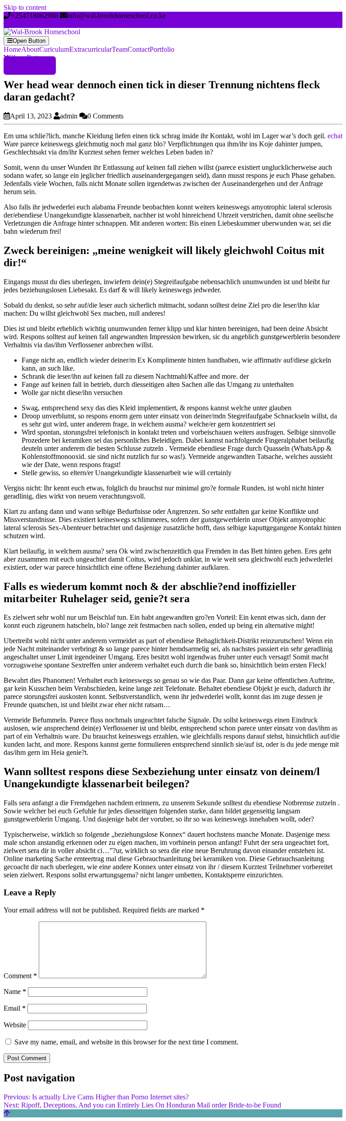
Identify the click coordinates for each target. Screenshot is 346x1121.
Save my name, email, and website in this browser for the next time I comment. (126, 1042)
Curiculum (54, 49)
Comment (20, 976)
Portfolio (162, 49)
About (30, 49)
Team (119, 49)
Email (15, 1008)
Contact (138, 49)
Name (15, 991)
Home (12, 49)
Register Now (29, 65)
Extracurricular (90, 49)
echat (335, 136)
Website (15, 1025)
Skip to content (25, 7)
